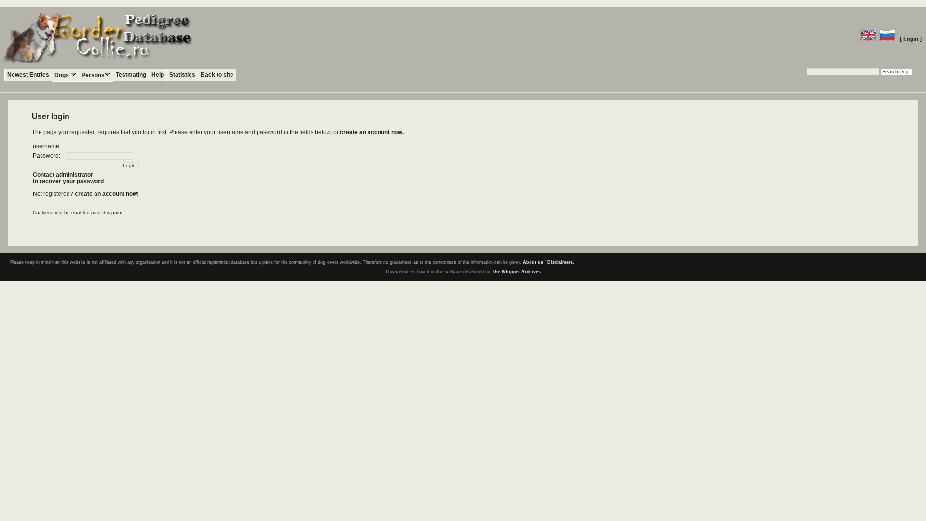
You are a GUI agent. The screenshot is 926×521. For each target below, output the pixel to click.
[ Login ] (911, 39)
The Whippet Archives (516, 271)
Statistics (182, 74)
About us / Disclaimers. (548, 262)
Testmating (131, 74)
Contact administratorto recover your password (68, 178)
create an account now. (372, 132)
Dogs (62, 75)
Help (157, 74)
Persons (93, 75)
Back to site (217, 74)
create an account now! (107, 194)
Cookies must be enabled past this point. (78, 212)
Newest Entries (28, 74)
